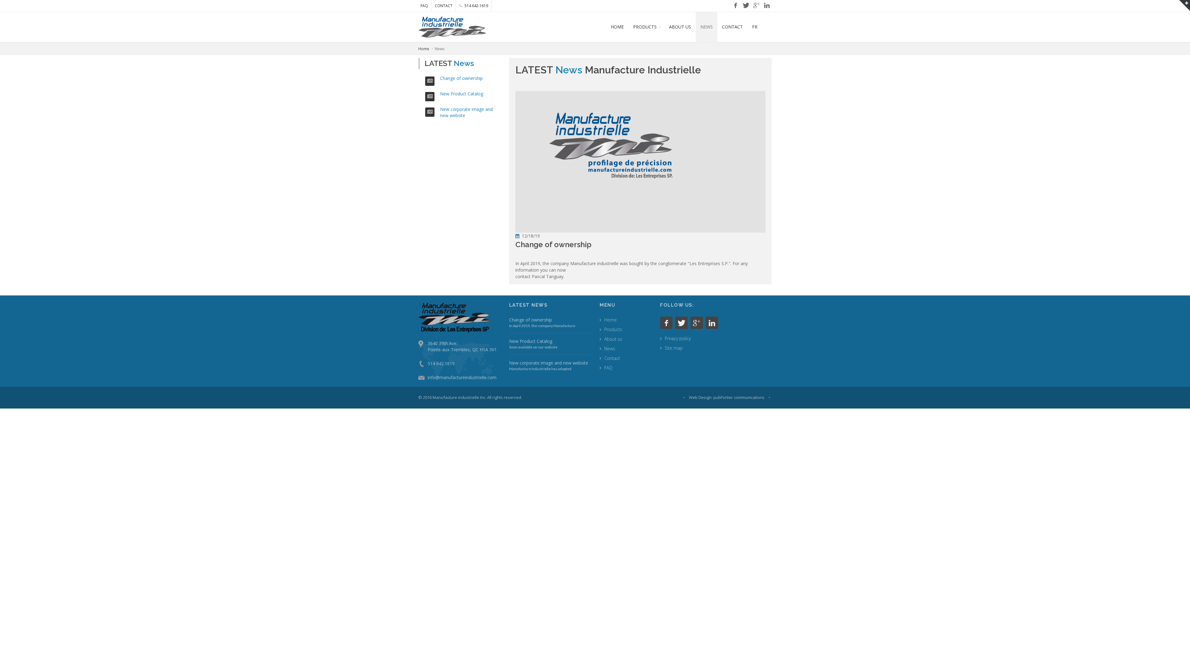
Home (423, 48)
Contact (612, 358)
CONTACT (443, 5)
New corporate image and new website (548, 363)
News (609, 349)
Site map (674, 348)
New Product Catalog (461, 94)
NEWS (706, 27)
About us (613, 339)
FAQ (424, 5)
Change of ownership (461, 78)
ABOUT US (680, 27)
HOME (617, 27)
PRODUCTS (645, 27)
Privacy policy (678, 338)
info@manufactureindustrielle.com (462, 377)
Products (613, 329)
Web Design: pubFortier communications (727, 397)
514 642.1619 (476, 5)
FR (754, 27)
